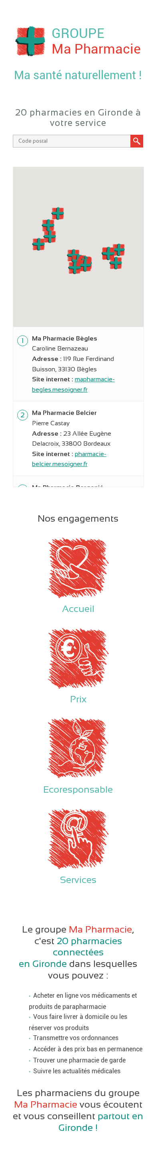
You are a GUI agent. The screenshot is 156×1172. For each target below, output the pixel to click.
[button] (84, 265)
